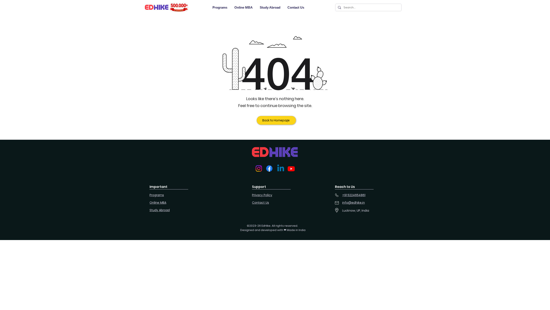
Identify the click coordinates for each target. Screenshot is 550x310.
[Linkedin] (281, 168)
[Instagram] (259, 168)
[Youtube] (291, 168)
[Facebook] (269, 168)
